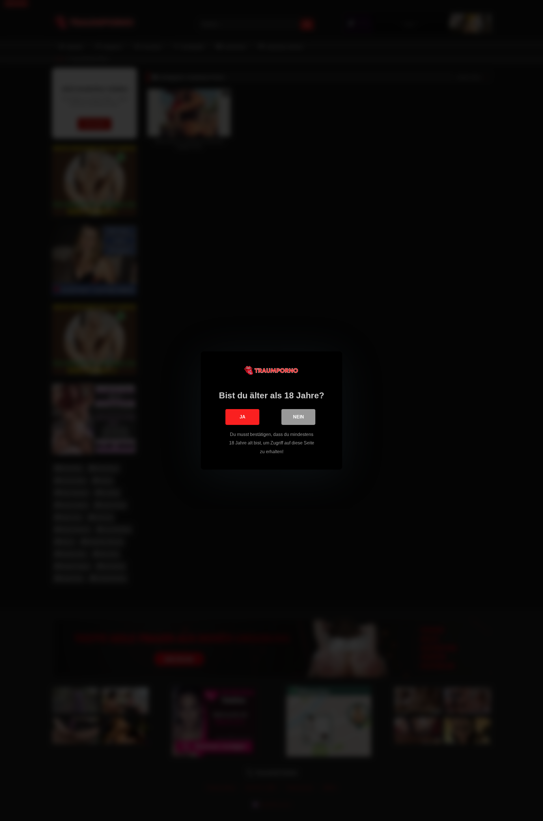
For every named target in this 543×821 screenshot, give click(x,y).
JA (242, 416)
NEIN (298, 416)
